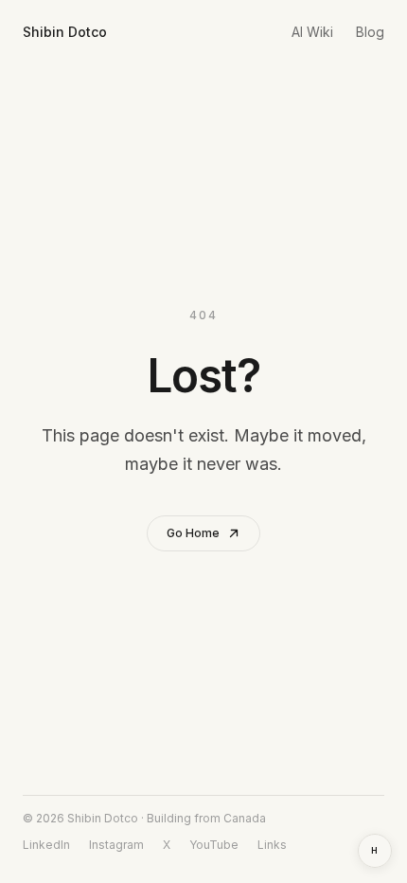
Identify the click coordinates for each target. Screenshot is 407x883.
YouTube (214, 845)
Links (272, 845)
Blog (370, 32)
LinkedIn (46, 845)
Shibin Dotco (65, 32)
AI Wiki (312, 32)
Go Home (193, 533)
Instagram (116, 845)
